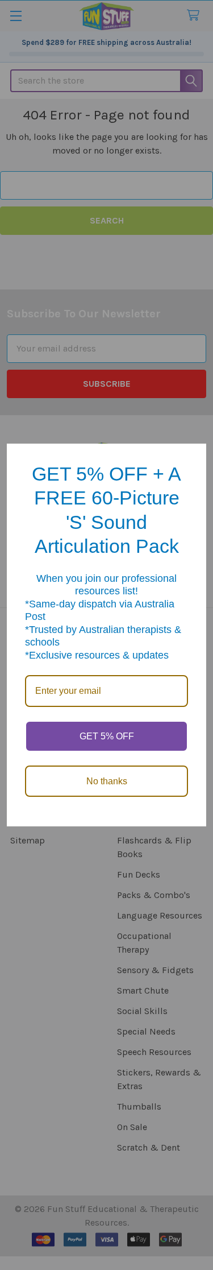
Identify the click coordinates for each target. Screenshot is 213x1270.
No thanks (106, 781)
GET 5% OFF (107, 736)
